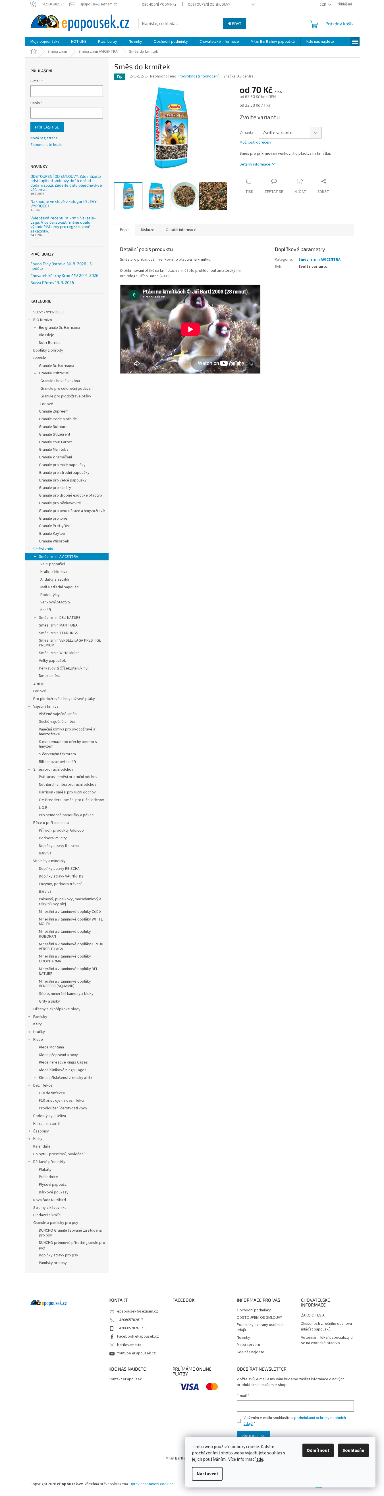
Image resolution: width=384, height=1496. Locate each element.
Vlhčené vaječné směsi (58, 714)
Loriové (46, 404)
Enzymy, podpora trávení (60, 884)
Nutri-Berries (50, 343)
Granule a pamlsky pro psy (55, 1223)
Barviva (45, 853)
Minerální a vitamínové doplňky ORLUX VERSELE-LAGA (71, 946)
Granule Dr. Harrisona (56, 366)
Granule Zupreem (54, 411)
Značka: (238, 76)
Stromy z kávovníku (50, 1208)
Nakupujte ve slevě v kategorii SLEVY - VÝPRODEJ (64, 203)
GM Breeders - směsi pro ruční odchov (71, 800)
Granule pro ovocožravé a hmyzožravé (72, 511)
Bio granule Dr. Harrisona (59, 327)
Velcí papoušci (52, 564)
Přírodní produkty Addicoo (61, 830)
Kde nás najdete (250, 1352)
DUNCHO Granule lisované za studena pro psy (70, 1233)
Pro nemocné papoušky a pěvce (66, 815)
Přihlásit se (47, 127)
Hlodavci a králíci (47, 1215)
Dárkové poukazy (54, 1192)
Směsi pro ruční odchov (53, 769)
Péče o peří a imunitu (51, 823)
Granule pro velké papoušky (63, 480)
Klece (38, 1039)
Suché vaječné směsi (57, 721)
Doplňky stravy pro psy (58, 1255)
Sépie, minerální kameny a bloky (66, 994)
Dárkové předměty (49, 1162)
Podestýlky (50, 595)
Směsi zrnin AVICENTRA (58, 557)
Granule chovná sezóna (60, 381)
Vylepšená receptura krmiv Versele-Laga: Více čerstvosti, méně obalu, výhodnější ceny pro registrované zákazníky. (63, 224)
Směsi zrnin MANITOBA (58, 625)
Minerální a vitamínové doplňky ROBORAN (65, 934)
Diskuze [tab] (147, 230)
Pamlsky (40, 1017)
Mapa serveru (248, 1345)
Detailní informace (255, 164)
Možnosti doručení (255, 142)
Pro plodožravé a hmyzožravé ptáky (64, 699)
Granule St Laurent (54, 434)
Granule (39, 358)
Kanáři (45, 610)
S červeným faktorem (57, 754)
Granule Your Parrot (55, 442)
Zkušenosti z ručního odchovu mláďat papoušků (326, 1326)
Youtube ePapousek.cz (136, 1353)
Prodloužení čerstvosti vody (63, 1108)
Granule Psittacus (54, 373)
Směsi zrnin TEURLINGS (58, 633)
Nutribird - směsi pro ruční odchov (67, 784)
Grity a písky (49, 1001)
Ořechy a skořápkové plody (56, 1009)
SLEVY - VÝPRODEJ (48, 312)
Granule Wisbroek (54, 541)
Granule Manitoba (54, 449)
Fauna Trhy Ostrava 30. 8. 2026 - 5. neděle (61, 266)
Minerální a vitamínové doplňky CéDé (70, 912)
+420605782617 (130, 1320)
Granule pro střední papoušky (64, 472)
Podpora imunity (53, 838)
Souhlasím (353, 1450)
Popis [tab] (125, 230)
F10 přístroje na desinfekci (61, 1100)
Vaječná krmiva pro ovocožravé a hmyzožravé (67, 731)
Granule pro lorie (53, 518)
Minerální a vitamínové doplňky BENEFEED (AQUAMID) (65, 984)
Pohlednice (48, 1177)
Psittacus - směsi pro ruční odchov (68, 777)
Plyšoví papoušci (53, 1184)
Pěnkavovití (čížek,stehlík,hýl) (64, 668)
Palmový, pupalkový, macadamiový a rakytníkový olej (70, 901)
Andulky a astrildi (54, 579)
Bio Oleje (46, 335)
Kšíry (37, 1024)
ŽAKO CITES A (313, 1315)
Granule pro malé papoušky (62, 465)
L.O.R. (43, 808)
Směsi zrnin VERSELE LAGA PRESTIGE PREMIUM (70, 643)
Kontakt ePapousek (125, 1379)
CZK (323, 4)
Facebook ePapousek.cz (138, 1336)
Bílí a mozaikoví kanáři (57, 762)
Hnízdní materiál (46, 1123)
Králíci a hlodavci (54, 572)
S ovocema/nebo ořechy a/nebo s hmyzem (68, 744)
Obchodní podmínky (159, 4)
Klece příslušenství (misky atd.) (65, 1078)
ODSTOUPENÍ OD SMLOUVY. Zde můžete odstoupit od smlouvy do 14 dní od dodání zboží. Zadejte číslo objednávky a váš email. (66, 183)
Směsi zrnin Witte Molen (59, 653)
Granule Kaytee (52, 533)
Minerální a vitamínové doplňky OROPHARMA (65, 959)
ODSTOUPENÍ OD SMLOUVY (209, 4)
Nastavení (207, 1474)
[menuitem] (45, 41)
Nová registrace (44, 138)
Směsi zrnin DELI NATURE (59, 618)
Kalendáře (42, 1146)
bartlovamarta (129, 1345)
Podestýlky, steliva (49, 1116)
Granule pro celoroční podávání (67, 388)
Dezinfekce (43, 1085)
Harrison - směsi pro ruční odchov (67, 792)
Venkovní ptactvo (55, 602)
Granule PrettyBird (54, 526)
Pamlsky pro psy (53, 1263)
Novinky (243, 1337)
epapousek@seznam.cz (137, 1311)
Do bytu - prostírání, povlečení (58, 1154)
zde (259, 1459)
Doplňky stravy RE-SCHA (59, 869)
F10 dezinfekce (52, 1093)
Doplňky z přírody (48, 350)
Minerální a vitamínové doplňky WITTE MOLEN (71, 922)
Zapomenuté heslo (46, 145)
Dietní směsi (49, 676)
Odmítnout (318, 1450)
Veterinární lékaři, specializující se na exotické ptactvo (327, 1340)
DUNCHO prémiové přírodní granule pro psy (72, 1245)
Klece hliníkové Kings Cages (62, 1070)
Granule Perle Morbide (58, 419)
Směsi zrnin (43, 549)
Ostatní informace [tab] (181, 230)
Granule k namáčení (55, 457)
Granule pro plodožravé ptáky (65, 396)
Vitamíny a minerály (49, 861)
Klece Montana (51, 1047)
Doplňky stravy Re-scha (59, 846)
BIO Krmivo (42, 320)
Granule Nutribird (53, 427)
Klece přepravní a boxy (58, 1055)
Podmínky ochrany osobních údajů (261, 1327)
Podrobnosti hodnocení (198, 76)
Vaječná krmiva (46, 706)
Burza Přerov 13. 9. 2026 (52, 282)
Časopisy (41, 1131)
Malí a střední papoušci (59, 587)
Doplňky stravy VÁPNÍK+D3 (61, 876)
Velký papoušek (52, 661)
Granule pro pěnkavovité (60, 503)
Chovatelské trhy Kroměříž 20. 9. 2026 (64, 275)
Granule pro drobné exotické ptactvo (70, 495)
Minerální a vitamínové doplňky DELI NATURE (69, 971)
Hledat (234, 23)
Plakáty (45, 1169)
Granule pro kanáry (55, 488)
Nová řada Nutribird (49, 1200)
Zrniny (38, 683)
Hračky (39, 1032)
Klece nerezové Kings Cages (63, 1062)
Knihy (37, 1139)
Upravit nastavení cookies (152, 1484)
